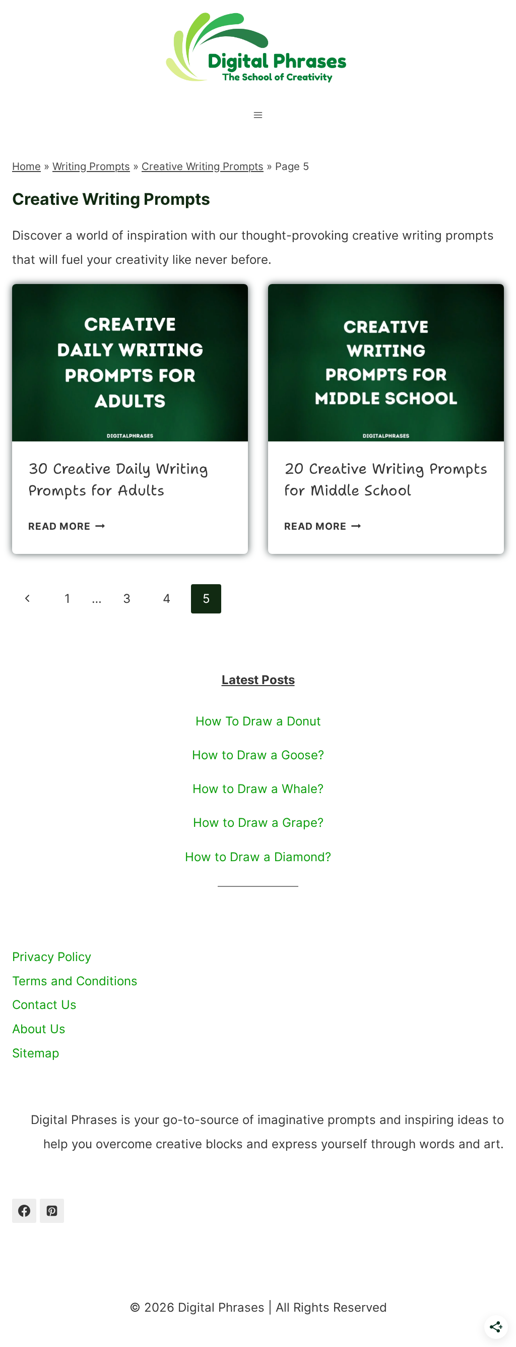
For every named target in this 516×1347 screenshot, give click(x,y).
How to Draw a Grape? (258, 822)
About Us (39, 1029)
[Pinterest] (52, 1211)
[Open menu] (258, 111)
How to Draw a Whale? (258, 788)
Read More (66, 526)
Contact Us (44, 1004)
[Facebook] (24, 1211)
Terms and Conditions (75, 981)
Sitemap (35, 1053)
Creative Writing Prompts (203, 166)
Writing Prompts (91, 166)
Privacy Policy (51, 956)
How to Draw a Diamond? (258, 857)
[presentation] (130, 362)
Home (26, 166)
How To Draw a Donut (258, 721)
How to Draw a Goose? (258, 755)
